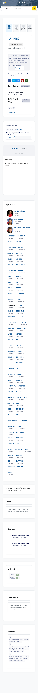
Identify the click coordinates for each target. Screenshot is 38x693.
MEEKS (27, 449)
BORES (19, 374)
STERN (18, 392)
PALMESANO (11, 426)
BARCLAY (10, 369)
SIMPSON (10, 403)
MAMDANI (10, 328)
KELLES (10, 340)
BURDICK (19, 276)
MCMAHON (11, 374)
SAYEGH (10, 334)
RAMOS (10, 282)
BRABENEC (20, 409)
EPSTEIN (10, 455)
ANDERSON (22, 386)
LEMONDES (24, 420)
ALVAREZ (19, 242)
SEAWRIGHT (11, 317)
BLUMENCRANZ (12, 420)
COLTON (19, 380)
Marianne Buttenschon (22, 228)
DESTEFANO (11, 270)
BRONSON (19, 455)
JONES (20, 317)
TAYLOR (10, 392)
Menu (23, 2)
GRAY (18, 415)
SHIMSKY (10, 357)
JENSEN (19, 259)
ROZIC (9, 242)
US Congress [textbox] (7, 8)
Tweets (24, 148)
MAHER (9, 259)
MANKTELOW (20, 265)
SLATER (10, 253)
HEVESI (20, 247)
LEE (8, 461)
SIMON (20, 270)
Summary (14, 148)
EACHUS (19, 340)
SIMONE (10, 311)
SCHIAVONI (11, 467)
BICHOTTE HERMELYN (14, 449)
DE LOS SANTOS (12, 322)
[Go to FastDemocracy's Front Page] (3, 3)
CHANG (9, 345)
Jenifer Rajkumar (20, 211)
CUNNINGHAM (21, 328)
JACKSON (10, 444)
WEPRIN (10, 438)
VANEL (9, 380)
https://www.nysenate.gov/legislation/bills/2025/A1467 (19, 640)
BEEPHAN (10, 265)
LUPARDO (19, 461)
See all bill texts (25, 100)
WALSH (19, 444)
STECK (20, 305)
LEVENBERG (20, 363)
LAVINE (9, 472)
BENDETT (19, 253)
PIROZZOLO (20, 357)
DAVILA (23, 322)
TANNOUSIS (11, 351)
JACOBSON (11, 236)
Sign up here (19, 68)
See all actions (25, 86)
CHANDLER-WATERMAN (15, 432)
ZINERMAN (20, 311)
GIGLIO (18, 403)
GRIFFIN (20, 467)
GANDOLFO (22, 351)
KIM (19, 426)
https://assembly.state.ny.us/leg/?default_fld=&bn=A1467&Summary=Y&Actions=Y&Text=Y (19, 649)
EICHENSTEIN (22, 397)
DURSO (18, 288)
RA (8, 363)
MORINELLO (11, 299)
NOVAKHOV (23, 294)
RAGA (9, 276)
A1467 (12, 108)
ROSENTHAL (11, 386)
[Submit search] (34, 8)
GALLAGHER (11, 247)
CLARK (18, 282)
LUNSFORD (11, 397)
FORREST (21, 299)
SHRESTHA (21, 236)
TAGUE (18, 345)
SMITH (9, 409)
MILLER (10, 415)
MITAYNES (19, 438)
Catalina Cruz (19, 219)
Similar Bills (19, 154)
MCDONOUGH (12, 294)
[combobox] (7, 8)
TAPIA (18, 369)
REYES (9, 288)
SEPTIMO (19, 334)
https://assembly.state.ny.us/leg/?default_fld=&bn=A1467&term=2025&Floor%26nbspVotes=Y (19, 658)
